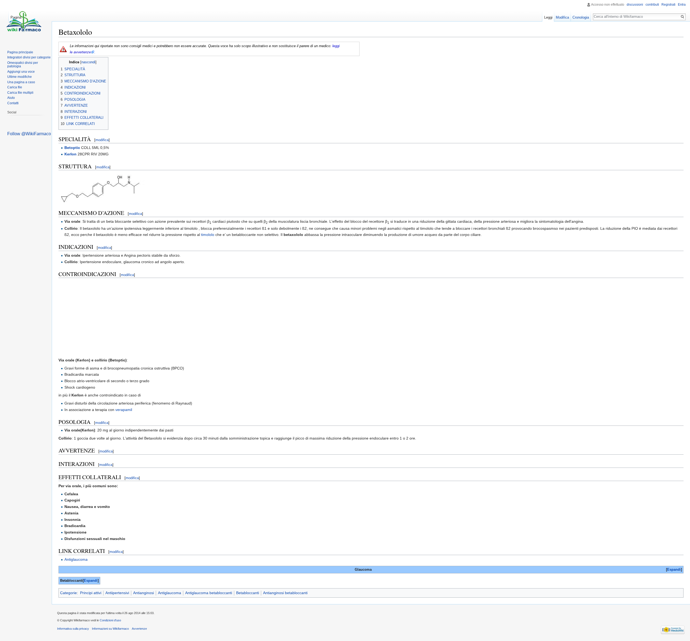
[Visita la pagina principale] (23, 21)
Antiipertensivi (117, 593)
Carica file (14, 87)
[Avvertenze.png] (63, 49)
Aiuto (11, 98)
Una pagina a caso (21, 82)
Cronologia (580, 17)
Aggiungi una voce (21, 72)
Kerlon (70, 154)
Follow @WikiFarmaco (29, 133)
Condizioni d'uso (110, 620)
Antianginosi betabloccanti (285, 593)
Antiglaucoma (76, 559)
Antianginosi (143, 593)
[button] (674, 570)
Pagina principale (20, 52)
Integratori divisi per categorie (29, 57)
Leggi (548, 17)
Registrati (668, 4)
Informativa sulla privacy (73, 628)
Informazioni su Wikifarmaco (110, 628)
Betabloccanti (247, 593)
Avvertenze (139, 628)
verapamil (123, 409)
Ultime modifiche (19, 77)
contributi (652, 4)
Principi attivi (90, 593)
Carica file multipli (20, 93)
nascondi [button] (88, 62)
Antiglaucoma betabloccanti (208, 593)
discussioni (635, 4)
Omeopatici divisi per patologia (22, 64)
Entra (682, 4)
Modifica (562, 17)
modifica (102, 140)
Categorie (68, 593)
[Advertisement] (371, 317)
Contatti (13, 103)
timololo (207, 234)
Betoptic (72, 147)
